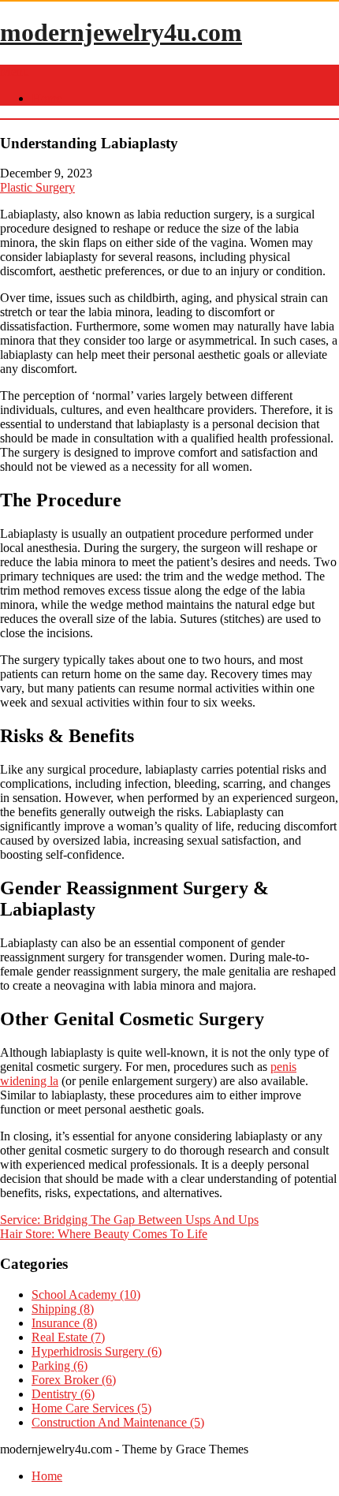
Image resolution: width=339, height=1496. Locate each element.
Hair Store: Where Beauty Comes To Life (103, 1233)
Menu (14, 71)
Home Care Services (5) (91, 1408)
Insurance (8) (64, 1323)
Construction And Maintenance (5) (118, 1422)
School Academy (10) (86, 1294)
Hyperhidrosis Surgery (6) (97, 1351)
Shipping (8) (63, 1308)
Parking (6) (60, 1365)
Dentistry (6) (63, 1394)
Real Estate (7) (68, 1337)
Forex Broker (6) (74, 1379)
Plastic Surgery (37, 187)
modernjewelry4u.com (121, 32)
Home (47, 98)
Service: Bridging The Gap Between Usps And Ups (129, 1219)
